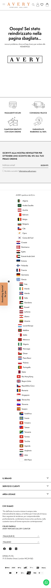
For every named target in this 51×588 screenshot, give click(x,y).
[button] (21, 536)
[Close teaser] (9, 281)
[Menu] (4, 5)
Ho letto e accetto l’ (20, 171)
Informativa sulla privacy (27, 171)
